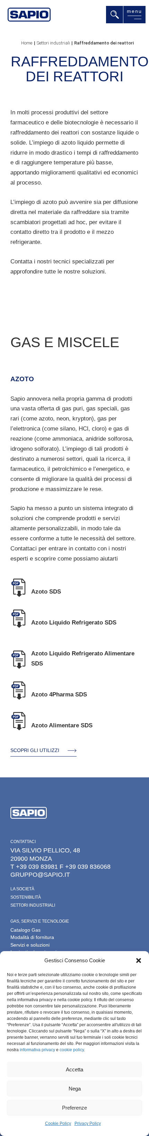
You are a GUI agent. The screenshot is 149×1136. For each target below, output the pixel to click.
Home (26, 43)
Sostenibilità (25, 897)
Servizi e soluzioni (30, 945)
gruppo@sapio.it (40, 874)
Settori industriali (32, 905)
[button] (138, 960)
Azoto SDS (46, 591)
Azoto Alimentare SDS (62, 725)
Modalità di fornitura (32, 937)
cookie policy (72, 1049)
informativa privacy (37, 1049)
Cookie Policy (58, 1123)
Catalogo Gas (25, 930)
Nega (75, 1089)
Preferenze (74, 1108)
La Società (22, 888)
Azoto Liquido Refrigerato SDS (73, 622)
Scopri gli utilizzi (34, 750)
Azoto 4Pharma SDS (59, 694)
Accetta (74, 1069)
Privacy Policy (87, 1123)
